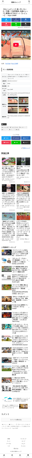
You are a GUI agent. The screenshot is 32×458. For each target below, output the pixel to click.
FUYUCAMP (6, 127)
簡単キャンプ (16, 2)
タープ (23, 441)
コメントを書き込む (16, 419)
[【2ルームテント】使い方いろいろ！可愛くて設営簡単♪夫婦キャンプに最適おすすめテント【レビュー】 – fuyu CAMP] (19, 342)
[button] (28, 261)
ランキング (23, 438)
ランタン (23, 446)
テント (4, 124)
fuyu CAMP (14, 63)
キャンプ (13, 129)
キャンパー (5, 129)
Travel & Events (14, 127)
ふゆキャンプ (24, 127)
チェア (23, 443)
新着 (9, 438)
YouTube (8, 63)
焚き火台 (16, 448)
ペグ (9, 446)
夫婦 (18, 129)
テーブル (8, 443)
